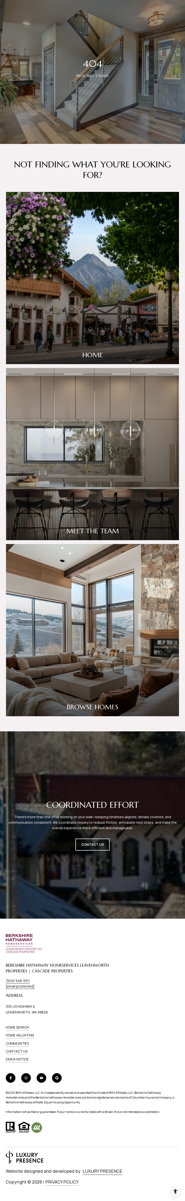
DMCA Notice (17, 1059)
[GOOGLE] (57, 1078)
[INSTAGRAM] (26, 1078)
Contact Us (16, 1051)
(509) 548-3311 (18, 980)
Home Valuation (20, 1035)
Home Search (17, 1027)
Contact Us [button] (92, 844)
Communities (17, 1043)
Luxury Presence (102, 1171)
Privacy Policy (62, 1182)
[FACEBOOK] (10, 1078)
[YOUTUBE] (41, 1078)
